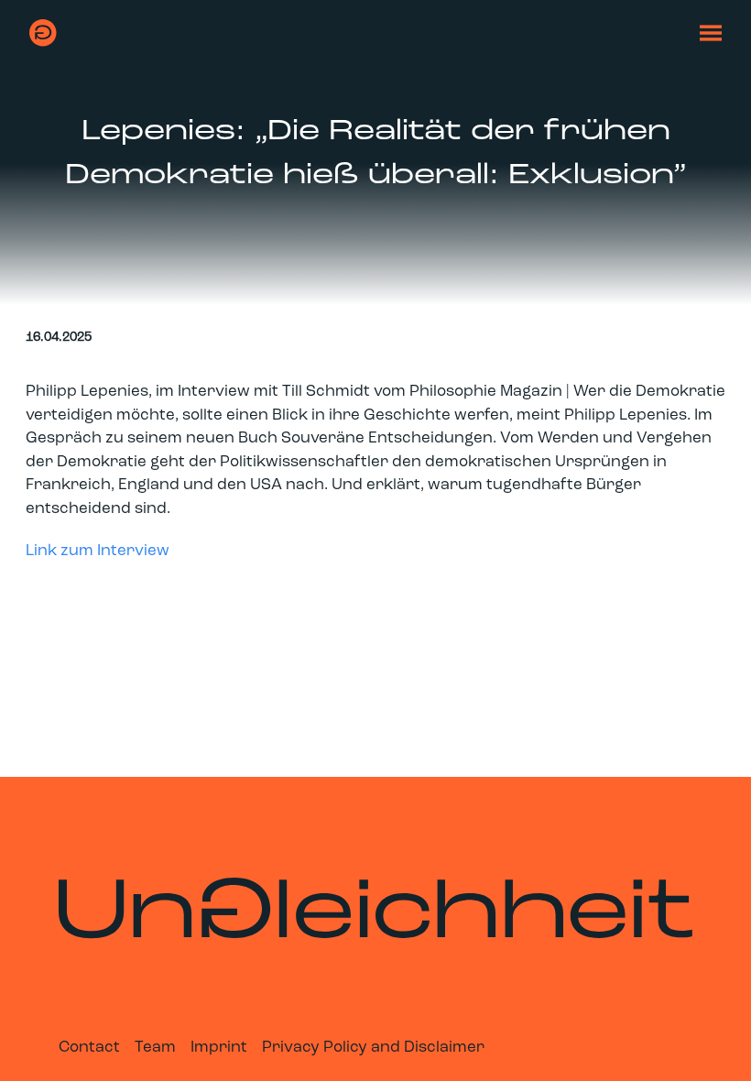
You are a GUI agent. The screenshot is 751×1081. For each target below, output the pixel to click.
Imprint (218, 1047)
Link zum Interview (97, 551)
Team (155, 1047)
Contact (89, 1047)
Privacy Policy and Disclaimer (373, 1047)
